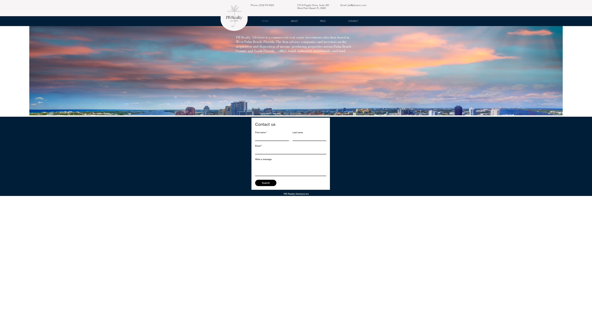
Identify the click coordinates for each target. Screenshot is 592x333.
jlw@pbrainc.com (357, 5)
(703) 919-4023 (266, 5)
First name (261, 132)
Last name (298, 132)
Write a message (263, 159)
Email (258, 146)
